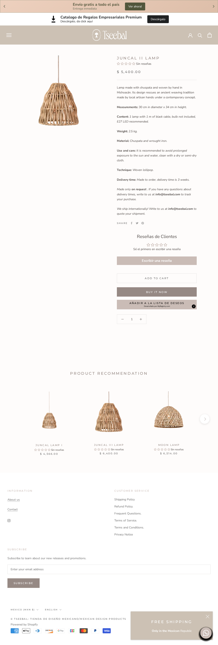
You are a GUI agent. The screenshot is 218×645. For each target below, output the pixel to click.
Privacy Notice (123, 534)
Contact (12, 509)
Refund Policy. (123, 506)
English (51, 609)
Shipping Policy (124, 499)
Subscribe (23, 583)
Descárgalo (158, 19)
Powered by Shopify (24, 624)
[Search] (200, 35)
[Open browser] (8, 35)
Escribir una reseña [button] (157, 260)
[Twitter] (137, 223)
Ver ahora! (135, 6)
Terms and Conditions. (129, 527)
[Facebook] (131, 223)
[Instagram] (8, 520)
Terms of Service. (125, 520)
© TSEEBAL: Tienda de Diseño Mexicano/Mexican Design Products (68, 618)
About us (13, 500)
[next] (204, 419)
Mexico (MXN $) (23, 609)
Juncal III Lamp (109, 444)
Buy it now (157, 292)
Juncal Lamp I (49, 445)
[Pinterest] (142, 223)
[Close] (207, 616)
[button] (126, 64)
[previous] (13, 419)
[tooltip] (194, 306)
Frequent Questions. (127, 513)
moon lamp (169, 444)
